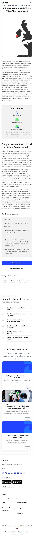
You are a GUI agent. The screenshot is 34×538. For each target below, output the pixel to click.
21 (25, 280)
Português (16, 498)
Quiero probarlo (17, 263)
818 (5, 280)
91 (4, 285)
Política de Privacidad (23, 532)
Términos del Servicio (10, 532)
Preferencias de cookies (17, 535)
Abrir (27, 388)
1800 (12, 280)
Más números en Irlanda (17, 269)
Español (9, 498)
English (4, 498)
